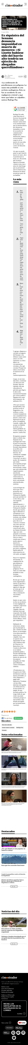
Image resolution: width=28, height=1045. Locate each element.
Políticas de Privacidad (7, 992)
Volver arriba (4, 1023)
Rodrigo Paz (19, 727)
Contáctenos (4, 998)
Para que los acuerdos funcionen (12, 865)
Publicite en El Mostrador (8, 995)
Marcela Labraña (7, 725)
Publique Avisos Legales (7, 996)
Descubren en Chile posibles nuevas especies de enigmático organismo (12, 930)
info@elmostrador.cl (14, 983)
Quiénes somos (5, 986)
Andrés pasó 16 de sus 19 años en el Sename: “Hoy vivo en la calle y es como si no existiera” (13, 769)
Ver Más (20, 76)
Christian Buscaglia (9, 75)
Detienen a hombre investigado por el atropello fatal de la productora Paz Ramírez (13, 938)
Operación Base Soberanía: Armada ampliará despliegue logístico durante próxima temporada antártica (21, 259)
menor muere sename (8, 727)
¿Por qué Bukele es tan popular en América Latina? (13, 849)
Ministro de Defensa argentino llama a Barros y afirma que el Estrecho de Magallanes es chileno (12, 881)
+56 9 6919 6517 (5, 983)
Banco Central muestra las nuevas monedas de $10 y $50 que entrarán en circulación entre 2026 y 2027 (21, 305)
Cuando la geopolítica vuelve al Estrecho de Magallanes (13, 874)
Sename (4, 730)
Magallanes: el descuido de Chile (21, 337)
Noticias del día (10, 911)
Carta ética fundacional (7, 988)
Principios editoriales (6, 990)
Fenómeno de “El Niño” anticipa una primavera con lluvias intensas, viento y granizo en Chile (21, 212)
